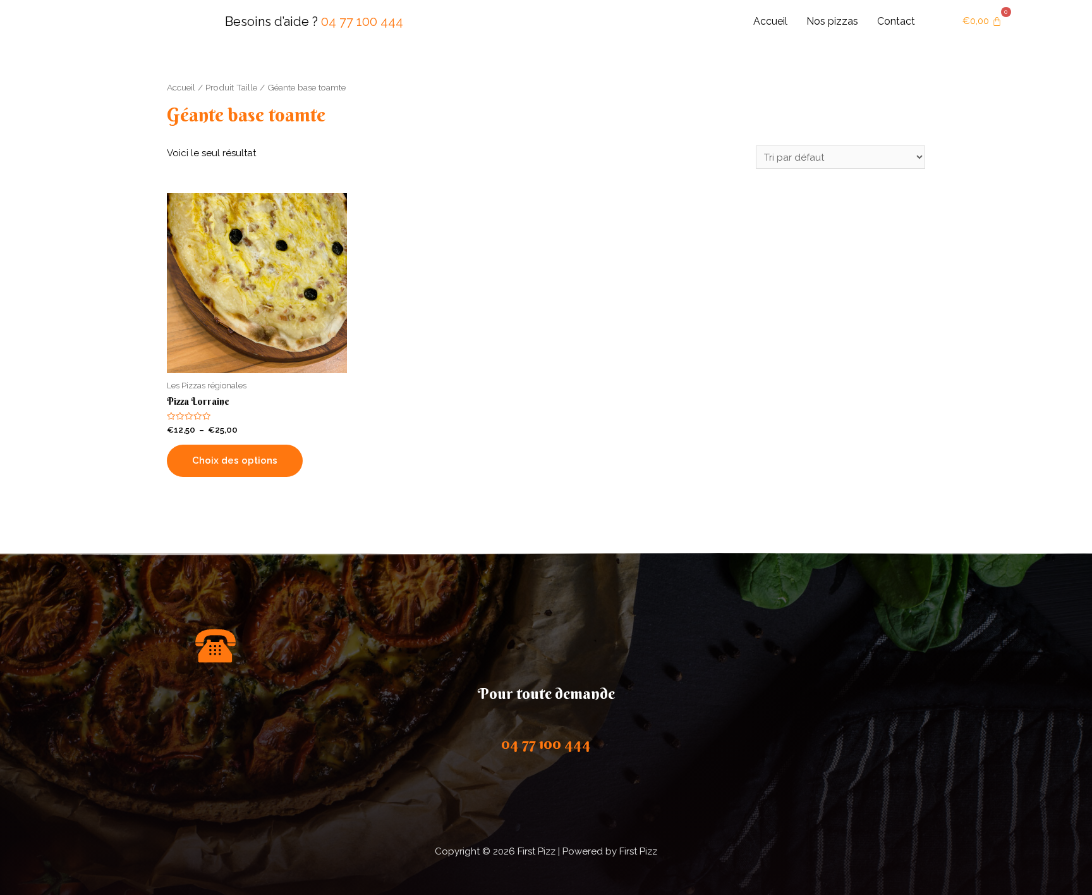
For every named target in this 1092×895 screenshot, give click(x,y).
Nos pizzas (832, 21)
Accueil (770, 21)
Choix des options (234, 460)
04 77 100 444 (362, 21)
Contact (896, 21)
